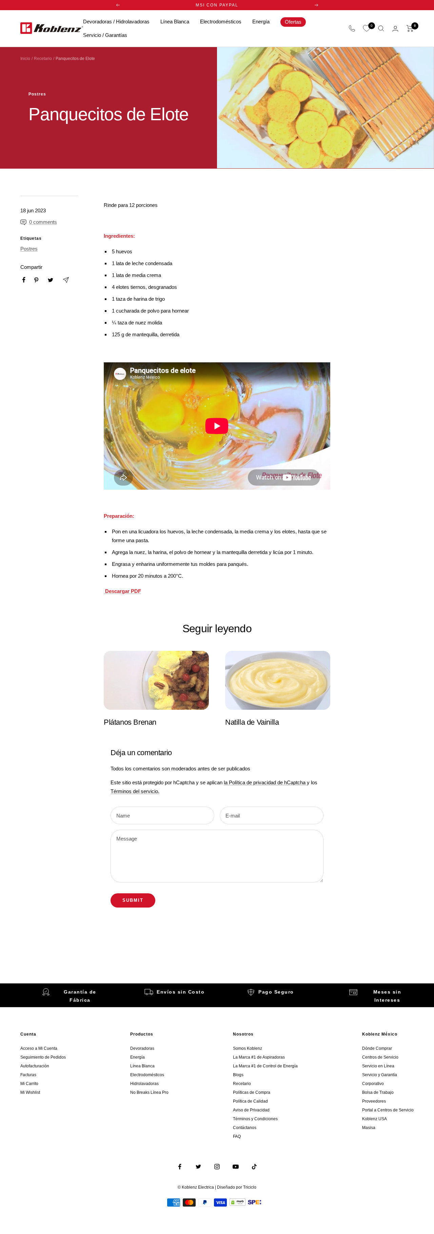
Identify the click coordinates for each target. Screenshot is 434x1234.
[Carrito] (410, 28)
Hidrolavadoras (144, 1083)
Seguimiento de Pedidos (43, 1057)
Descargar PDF (122, 591)
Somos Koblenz (247, 1048)
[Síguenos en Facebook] (180, 1166)
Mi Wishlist (30, 1092)
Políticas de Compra (251, 1092)
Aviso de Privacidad (251, 1110)
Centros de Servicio (380, 1057)
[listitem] (23, 280)
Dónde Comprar (377, 1048)
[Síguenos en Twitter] (198, 1166)
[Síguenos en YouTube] (235, 1166)
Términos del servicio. (135, 791)
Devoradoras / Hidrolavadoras (116, 21)
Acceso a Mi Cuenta (38, 1048)
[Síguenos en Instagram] (217, 1166)
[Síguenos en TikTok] (254, 1166)
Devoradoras (142, 1048)
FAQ (237, 1136)
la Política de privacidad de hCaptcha (265, 782)
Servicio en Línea (378, 1066)
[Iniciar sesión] (395, 28)
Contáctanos (244, 1127)
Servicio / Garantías (105, 35)
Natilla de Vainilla (252, 722)
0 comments (43, 222)
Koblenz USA (374, 1118)
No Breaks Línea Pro (149, 1092)
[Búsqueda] (381, 28)
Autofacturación (34, 1066)
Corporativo (373, 1083)
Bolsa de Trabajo (378, 1092)
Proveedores (374, 1101)
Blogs (238, 1074)
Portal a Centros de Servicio (388, 1110)
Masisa (368, 1127)
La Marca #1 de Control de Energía (265, 1066)
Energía (261, 21)
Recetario (43, 58)
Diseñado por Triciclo (236, 1187)
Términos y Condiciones (255, 1118)
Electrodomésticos (220, 21)
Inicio (25, 58)
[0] (366, 28)
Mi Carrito (29, 1083)
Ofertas (293, 22)
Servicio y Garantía (379, 1074)
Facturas (28, 1074)
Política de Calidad (250, 1101)
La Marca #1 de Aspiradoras (259, 1057)
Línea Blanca (174, 21)
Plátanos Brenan (130, 722)
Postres (37, 94)
